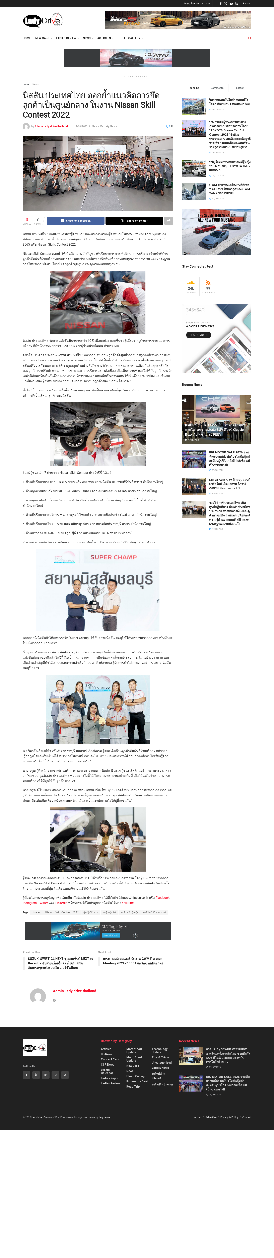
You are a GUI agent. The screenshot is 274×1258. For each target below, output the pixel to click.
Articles (106, 1049)
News (87, 38)
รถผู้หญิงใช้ (109, 912)
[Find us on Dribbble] (65, 1075)
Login (248, 3)
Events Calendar (107, 1071)
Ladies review (66, 38)
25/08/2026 (193, 440)
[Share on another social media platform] (168, 221)
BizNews (106, 1054)
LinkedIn (61, 903)
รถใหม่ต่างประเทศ (158, 1076)
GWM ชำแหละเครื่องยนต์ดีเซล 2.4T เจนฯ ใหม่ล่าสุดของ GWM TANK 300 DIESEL (229, 189)
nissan (36, 912)
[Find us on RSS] (236, 3)
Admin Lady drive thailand (51, 126)
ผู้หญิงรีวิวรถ (90, 912)
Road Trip (133, 1086)
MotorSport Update (134, 1050)
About (197, 1117)
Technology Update (159, 1050)
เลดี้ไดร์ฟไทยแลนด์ (154, 912)
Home (27, 38)
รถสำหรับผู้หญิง (130, 912)
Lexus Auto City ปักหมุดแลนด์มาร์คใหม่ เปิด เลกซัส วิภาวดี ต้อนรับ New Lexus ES (229, 484)
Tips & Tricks (161, 1057)
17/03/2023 (80, 126)
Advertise (210, 1117)
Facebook (162, 898)
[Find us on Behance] (55, 1075)
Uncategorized (162, 1062)
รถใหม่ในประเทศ (162, 1084)
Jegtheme (104, 1117)
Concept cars (110, 1059)
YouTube (128, 903)
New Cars (42, 38)
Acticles (104, 38)
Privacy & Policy (229, 1117)
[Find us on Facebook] (220, 3)
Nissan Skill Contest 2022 (62, 912)
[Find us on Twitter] (225, 3)
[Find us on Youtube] (231, 3)
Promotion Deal (137, 1081)
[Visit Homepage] (43, 20)
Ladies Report (110, 1078)
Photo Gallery (129, 38)
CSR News (107, 1064)
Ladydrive (36, 1117)
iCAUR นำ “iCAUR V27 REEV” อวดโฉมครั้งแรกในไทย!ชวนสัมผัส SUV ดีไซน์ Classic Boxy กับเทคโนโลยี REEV (215, 430)
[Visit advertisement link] (178, 20)
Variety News (108, 126)
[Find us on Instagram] (46, 1075)
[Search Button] (249, 38)
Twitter (43, 903)
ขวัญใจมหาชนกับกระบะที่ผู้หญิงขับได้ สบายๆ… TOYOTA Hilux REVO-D (230, 166)
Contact (246, 1117)
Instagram (30, 903)
